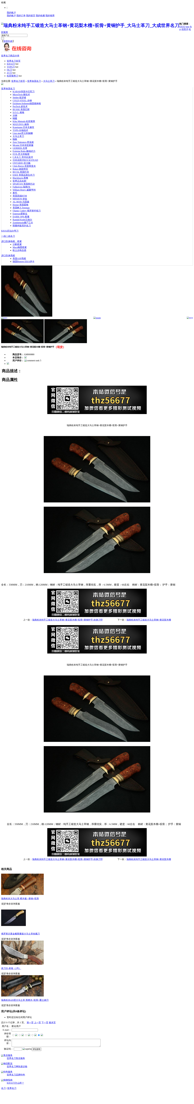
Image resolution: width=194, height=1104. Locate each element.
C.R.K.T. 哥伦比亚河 (23, 157)
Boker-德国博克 (20, 169)
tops (187, 26)
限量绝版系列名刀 (22, 225)
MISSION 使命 (20, 199)
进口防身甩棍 (8, 255)
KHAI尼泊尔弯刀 (9, 231)
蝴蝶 (15, 118)
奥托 (15, 193)
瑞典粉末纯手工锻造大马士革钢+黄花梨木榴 (149, 620)
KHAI (182, 26)
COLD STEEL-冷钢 (22, 100)
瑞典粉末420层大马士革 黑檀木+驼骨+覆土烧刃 (25, 1000)
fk (191, 26)
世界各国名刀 (34, 81)
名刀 (3, 1088)
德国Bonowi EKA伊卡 (23, 261)
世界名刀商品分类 (10, 55)
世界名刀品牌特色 (16, 1075)
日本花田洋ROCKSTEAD (25, 160)
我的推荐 (50, 15)
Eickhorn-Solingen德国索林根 (27, 103)
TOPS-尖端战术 (20, 130)
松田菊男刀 (12, 76)
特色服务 (7, 1072)
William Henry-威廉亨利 (24, 190)
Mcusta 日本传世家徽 (23, 145)
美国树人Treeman (21, 208)
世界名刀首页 (13, 61)
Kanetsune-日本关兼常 (23, 127)
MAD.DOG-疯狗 (21, 124)
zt (180, 29)
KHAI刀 (11, 64)
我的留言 (30, 15)
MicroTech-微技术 (21, 94)
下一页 (44, 1022)
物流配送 (7, 1063)
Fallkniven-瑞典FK (21, 187)
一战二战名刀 (8, 236)
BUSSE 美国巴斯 (21, 109)
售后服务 (7, 1055)
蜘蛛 (15, 139)
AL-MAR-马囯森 (21, 202)
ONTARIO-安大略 (22, 163)
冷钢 (15, 115)
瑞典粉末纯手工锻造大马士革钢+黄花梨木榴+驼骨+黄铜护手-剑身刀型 (67, 620)
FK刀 (9, 70)
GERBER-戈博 (20, 148)
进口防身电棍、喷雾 (11, 241)
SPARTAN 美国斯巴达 (24, 184)
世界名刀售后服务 (16, 1058)
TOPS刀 (11, 67)
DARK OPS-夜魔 (21, 216)
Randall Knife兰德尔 (22, 219)
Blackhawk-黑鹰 (20, 178)
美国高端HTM (20, 196)
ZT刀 (9, 73)
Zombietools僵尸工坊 (23, 222)
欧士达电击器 (19, 250)
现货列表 (7, 41)
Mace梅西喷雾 (20, 247)
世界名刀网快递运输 (17, 1066)
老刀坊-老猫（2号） (11, 968)
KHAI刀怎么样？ (15, 1083)
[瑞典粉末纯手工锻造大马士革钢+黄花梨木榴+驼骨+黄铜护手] (26, 316)
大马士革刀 (49, 81)
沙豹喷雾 (17, 244)
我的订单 (21, 15)
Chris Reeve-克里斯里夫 (24, 166)
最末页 (52, 1022)
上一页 (37, 1022)
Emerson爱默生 (20, 213)
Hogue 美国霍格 (20, 205)
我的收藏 (40, 15)
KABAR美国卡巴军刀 (24, 91)
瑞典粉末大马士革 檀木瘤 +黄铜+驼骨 (20, 898)
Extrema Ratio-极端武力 (24, 151)
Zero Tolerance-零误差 (23, 142)
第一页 (30, 1022)
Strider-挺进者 (19, 97)
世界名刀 (11, 1088)
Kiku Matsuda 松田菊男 (24, 121)
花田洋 (184, 29)
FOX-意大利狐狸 (21, 154)
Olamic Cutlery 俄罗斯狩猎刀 (27, 211)
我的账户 (11, 12)
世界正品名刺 (19, 181)
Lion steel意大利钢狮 (23, 133)
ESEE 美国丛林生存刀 (24, 175)
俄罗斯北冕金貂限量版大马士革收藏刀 (20, 934)
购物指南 (7, 1080)
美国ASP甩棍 (19, 258)
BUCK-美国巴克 (21, 172)
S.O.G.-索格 (18, 112)
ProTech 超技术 (20, 106)
